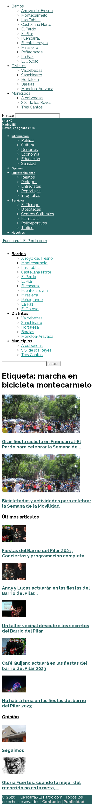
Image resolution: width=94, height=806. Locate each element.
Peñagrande (32, 52)
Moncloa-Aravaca (37, 88)
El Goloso (30, 61)
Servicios (18, 200)
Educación (30, 159)
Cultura (27, 145)
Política (27, 140)
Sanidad (28, 163)
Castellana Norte (36, 24)
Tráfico (27, 227)
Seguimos (13, 750)
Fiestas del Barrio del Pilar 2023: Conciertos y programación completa (43, 553)
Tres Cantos (32, 107)
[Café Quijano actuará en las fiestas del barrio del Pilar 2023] (14, 653)
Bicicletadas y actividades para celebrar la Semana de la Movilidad (46, 503)
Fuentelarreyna (34, 43)
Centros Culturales (37, 214)
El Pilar (27, 33)
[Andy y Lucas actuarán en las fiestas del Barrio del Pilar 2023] (14, 578)
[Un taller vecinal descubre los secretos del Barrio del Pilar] (14, 616)
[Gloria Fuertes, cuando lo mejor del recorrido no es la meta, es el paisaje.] (14, 773)
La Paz (27, 56)
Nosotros (18, 232)
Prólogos (29, 182)
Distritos (19, 66)
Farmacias (30, 218)
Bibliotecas (31, 209)
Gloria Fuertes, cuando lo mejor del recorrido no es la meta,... (41, 785)
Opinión (17, 168)
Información (20, 136)
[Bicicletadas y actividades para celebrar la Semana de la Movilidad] (41, 491)
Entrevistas (31, 186)
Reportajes (30, 191)
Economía (30, 154)
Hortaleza (30, 79)
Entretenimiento (23, 173)
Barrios (18, 6)
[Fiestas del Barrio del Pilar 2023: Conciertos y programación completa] (14, 541)
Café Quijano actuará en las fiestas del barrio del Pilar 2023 (44, 665)
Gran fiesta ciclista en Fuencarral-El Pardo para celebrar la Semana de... (41, 444)
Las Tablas (30, 20)
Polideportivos (34, 223)
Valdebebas (31, 70)
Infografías (30, 195)
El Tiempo (30, 204)
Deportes (29, 149)
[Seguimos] (14, 740)
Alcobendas (32, 98)
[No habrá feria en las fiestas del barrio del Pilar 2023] (14, 691)
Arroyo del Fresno (37, 10)
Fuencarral (30, 38)
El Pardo (28, 29)
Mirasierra (29, 47)
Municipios (21, 93)
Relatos (28, 177)
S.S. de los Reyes (36, 102)
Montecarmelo (34, 15)
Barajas (27, 84)
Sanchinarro (31, 75)
